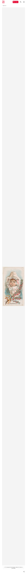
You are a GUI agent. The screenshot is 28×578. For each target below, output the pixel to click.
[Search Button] (21, 2)
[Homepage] (3, 2)
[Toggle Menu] (24, 2)
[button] (24, 572)
